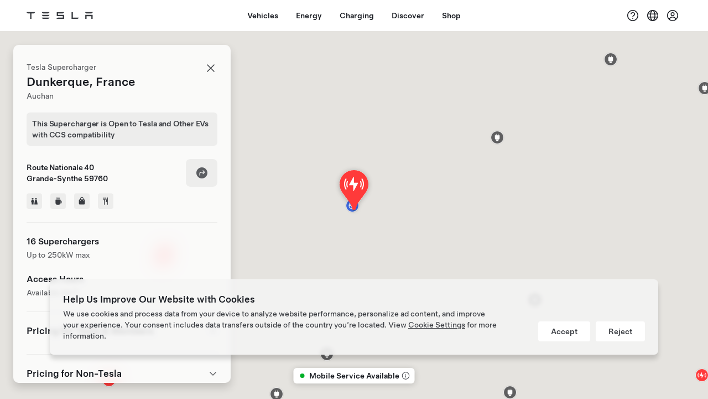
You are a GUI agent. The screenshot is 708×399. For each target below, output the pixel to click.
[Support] (633, 15)
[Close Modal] (210, 68)
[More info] (404, 375)
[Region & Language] (653, 15)
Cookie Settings (436, 324)
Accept (564, 331)
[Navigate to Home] (60, 15)
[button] (610, 59)
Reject (620, 331)
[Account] (672, 15)
